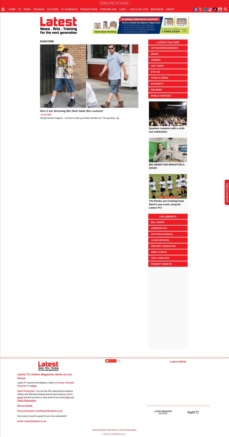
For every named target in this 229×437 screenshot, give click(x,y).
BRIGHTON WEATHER (178, 412)
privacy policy (131, 430)
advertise (102, 430)
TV (19, 9)
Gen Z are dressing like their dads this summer (71, 110)
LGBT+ (123, 9)
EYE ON (155, 72)
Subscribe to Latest (114, 3)
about (95, 430)
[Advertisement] (168, 309)
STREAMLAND (108, 9)
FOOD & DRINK (159, 78)
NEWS (27, 9)
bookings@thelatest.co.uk (49, 411)
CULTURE (52, 9)
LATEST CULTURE (168, 42)
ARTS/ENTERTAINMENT (164, 48)
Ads (68, 397)
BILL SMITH (157, 222)
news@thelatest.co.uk (35, 421)
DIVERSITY (157, 83)
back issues (112, 430)
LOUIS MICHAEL (160, 240)
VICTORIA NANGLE (162, 234)
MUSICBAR (157, 9)
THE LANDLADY (160, 258)
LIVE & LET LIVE (138, 9)
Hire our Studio (24, 406)
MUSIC (155, 54)
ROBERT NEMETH (161, 264)
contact (121, 430)
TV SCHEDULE (69, 9)
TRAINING (39, 9)
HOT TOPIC (157, 66)
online (33, 386)
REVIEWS (156, 89)
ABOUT (170, 9)
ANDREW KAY (159, 228)
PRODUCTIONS (89, 9)
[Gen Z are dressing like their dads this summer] (89, 76)
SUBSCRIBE (227, 192)
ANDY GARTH (159, 252)
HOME (12, 9)
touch (20, 397)
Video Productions (26, 400)
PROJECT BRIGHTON (163, 246)
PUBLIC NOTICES (161, 95)
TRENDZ (156, 60)
